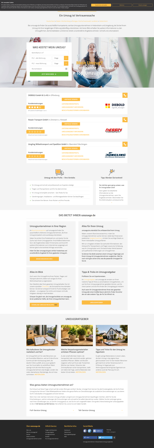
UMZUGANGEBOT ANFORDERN (72, 107)
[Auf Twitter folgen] (89, 431)
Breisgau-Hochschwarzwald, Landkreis (85, 21)
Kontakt (47, 436)
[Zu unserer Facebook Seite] (85, 431)
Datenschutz (67, 432)
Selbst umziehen (30, 436)
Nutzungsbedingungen (70, 434)
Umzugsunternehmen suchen (34, 439)
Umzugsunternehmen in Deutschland (92, 442)
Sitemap (109, 430)
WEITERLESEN (40, 374)
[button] (90, 437)
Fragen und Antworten (51, 430)
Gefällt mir (99, 431)
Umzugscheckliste (50, 434)
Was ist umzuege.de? (31, 432)
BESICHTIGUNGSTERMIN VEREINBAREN (75, 110)
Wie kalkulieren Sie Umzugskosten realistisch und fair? (40, 350)
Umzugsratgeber (89, 279)
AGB (65, 436)
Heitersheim (103, 21)
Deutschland (50, 21)
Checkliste (45, 286)
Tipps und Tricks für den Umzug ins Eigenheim (110, 350)
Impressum (67, 430)
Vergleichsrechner (96, 238)
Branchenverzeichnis (39, 230)
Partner (28, 434)
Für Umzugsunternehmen (51, 439)
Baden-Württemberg (63, 21)
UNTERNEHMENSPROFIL (70, 104)
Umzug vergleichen (108, 442)
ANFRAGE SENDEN (70, 99)
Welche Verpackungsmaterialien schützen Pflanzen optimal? (74, 350)
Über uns (28, 430)
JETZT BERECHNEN (49, 74)
